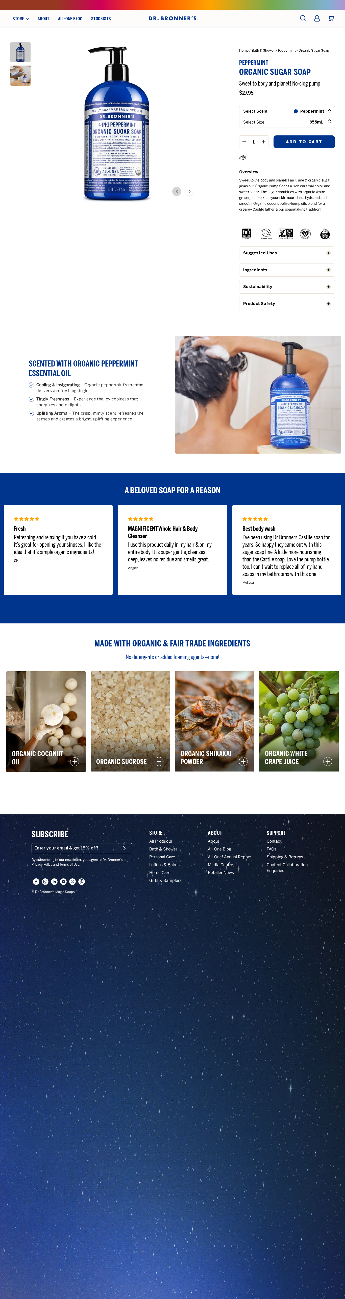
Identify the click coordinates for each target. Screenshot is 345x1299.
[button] (176, 191)
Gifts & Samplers (165, 880)
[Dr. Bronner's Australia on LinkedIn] (54, 881)
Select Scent (255, 111)
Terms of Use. (70, 864)
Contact (274, 841)
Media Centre (220, 864)
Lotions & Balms (164, 864)
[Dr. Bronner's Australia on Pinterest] (81, 881)
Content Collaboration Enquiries (287, 867)
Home (244, 50)
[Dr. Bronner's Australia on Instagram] (45, 881)
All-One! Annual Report (229, 857)
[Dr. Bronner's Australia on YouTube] (63, 881)
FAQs (271, 849)
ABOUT (44, 19)
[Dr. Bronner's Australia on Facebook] (36, 881)
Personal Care (162, 857)
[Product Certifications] (246, 235)
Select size (283, 122)
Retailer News (221, 872)
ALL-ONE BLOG (70, 19)
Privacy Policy (42, 864)
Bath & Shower (263, 50)
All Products (160, 841)
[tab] (287, 253)
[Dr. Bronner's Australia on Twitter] (72, 881)
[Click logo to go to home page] (172, 18)
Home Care (159, 872)
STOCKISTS (101, 19)
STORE (19, 19)
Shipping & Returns (285, 857)
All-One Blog (219, 849)
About (213, 841)
